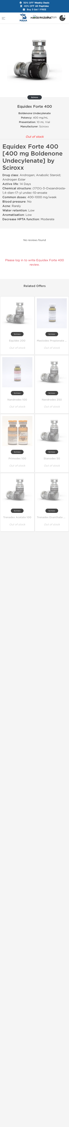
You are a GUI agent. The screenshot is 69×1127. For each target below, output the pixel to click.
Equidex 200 (17, 340)
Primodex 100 (17, 458)
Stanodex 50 (52, 458)
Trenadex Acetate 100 (17, 517)
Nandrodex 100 (17, 399)
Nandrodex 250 (52, 399)
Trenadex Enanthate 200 (53, 517)
